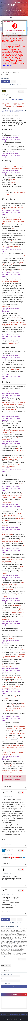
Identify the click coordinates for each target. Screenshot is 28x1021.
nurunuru (14, 942)
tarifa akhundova (8, 942)
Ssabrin (24, 931)
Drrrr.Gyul (11, 948)
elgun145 (3, 953)
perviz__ (8, 930)
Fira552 (25, 933)
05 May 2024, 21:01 (8, 796)
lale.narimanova (13, 938)
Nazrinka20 (21, 935)
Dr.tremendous (4, 939)
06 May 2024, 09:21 (8, 873)
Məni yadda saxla (6, 983)
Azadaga (3, 941)
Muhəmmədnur (4, 933)
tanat (23, 939)
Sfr (12, 945)
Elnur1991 (3, 929)
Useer (8, 938)
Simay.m (25, 942)
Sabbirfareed (11, 939)
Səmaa (23, 930)
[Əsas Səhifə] (14, 5)
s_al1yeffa (3, 952)
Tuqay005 (3, 949)
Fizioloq (24, 937)
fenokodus (7, 869)
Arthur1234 (21, 946)
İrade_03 (14, 953)
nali (10, 941)
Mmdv (19, 938)
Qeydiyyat (14, 33)
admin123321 (18, 929)
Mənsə (2, 937)
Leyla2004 (24, 929)
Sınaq (12, 18)
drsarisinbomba (19, 952)
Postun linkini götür (6, 786)
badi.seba (24, 945)
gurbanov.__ (16, 933)
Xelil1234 (22, 949)
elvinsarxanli (8, 953)
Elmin (8, 950)
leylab (2, 942)
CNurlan (21, 954)
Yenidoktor (11, 944)
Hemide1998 (16, 954)
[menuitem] (25, 2)
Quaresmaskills (4, 944)
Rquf (26, 935)
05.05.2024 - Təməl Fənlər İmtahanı (11, 73)
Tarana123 (3, 946)
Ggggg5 (6, 937)
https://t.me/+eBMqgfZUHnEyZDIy (12, 99)
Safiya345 (8, 952)
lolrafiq (19, 930)
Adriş (15, 937)
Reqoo (11, 954)
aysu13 (16, 935)
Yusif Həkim (3, 945)
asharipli (7, 954)
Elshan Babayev (4, 934)
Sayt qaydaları (8, 65)
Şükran (16, 939)
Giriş (8, 33)
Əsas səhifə (5, 18)
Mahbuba (22, 934)
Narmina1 (8, 949)
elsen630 (24, 953)
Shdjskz (21, 941)
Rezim (13, 952)
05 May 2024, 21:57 (8, 854)
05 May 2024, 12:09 (8, 95)
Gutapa (18, 934)
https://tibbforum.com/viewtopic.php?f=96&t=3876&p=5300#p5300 (13, 110)
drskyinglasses (13, 950)
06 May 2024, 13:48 (8, 894)
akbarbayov (20, 948)
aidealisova (20, 942)
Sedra (7, 90)
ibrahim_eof (9, 946)
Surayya (10, 933)
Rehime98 (19, 953)
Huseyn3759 (4, 935)
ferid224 (20, 931)
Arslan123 (8, 931)
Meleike (2, 956)
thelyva (6, 889)
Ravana (21, 933)
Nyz (17, 931)
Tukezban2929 (8, 791)
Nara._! (15, 948)
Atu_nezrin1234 (4, 948)
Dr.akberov (19, 937)
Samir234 (13, 931)
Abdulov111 (3, 950)
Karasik (25, 941)
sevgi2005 (10, 937)
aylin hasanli (8, 956)
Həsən (13, 935)
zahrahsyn (3, 930)
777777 (8, 929)
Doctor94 (9, 945)
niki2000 (17, 941)
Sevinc (12, 941)
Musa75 (16, 944)
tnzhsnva (3, 931)
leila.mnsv (21, 944)
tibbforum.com (21, 1018)
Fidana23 (12, 929)
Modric (7, 941)
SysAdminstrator (9, 849)
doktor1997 (3, 938)
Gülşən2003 (15, 946)
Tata (10, 934)
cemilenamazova (18, 945)
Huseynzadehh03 (15, 949)
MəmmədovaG (14, 930)
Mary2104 (13, 934)
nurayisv (3, 954)
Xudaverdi (19, 950)
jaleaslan (9, 935)
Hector (20, 939)
